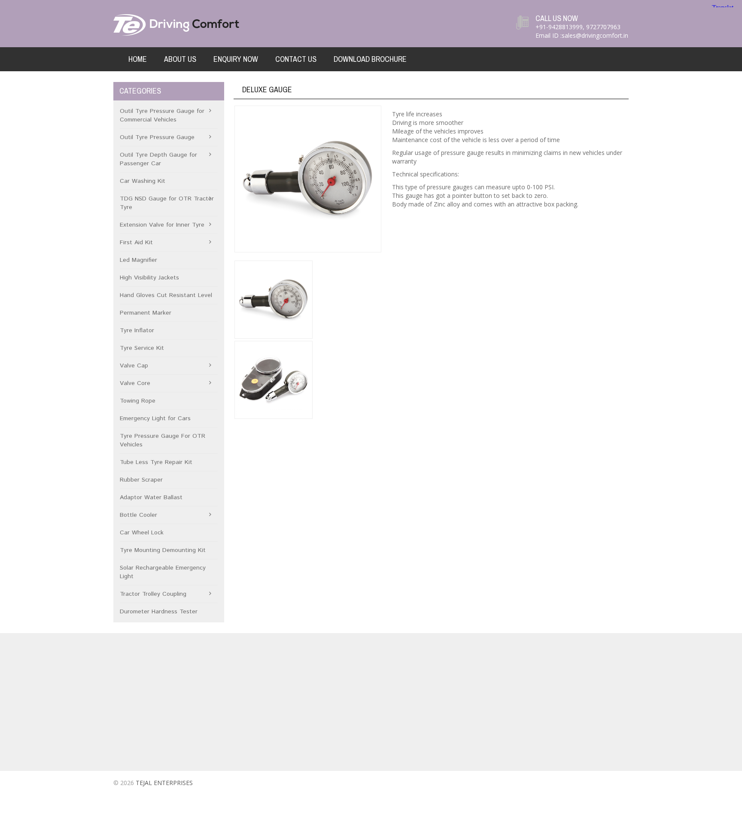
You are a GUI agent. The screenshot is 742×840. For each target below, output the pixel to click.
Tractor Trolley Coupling (153, 594)
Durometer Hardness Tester (159, 611)
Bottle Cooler (138, 515)
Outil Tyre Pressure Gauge (157, 137)
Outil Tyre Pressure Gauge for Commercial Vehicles (162, 115)
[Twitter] (603, 784)
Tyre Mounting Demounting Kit (163, 550)
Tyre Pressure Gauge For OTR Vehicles (162, 440)
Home (137, 59)
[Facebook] (587, 784)
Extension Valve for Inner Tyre (162, 225)
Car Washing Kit (142, 181)
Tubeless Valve (423, 671)
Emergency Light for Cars (155, 418)
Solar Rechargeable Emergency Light (163, 572)
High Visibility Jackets (149, 277)
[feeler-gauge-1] (307, 179)
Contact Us (295, 59)
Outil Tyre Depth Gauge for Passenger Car (158, 159)
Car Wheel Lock (142, 532)
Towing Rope (137, 401)
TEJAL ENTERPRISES (164, 783)
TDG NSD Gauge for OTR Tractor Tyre (167, 203)
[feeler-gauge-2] (273, 380)
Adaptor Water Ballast (151, 497)
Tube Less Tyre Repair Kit (156, 462)
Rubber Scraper (141, 480)
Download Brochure (370, 59)
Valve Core (135, 383)
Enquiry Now (235, 59)
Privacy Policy (268, 718)
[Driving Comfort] (177, 24)
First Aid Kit (136, 242)
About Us (180, 59)
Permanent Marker (145, 313)
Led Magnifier (138, 260)
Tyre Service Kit (142, 348)
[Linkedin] (620, 784)
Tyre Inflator (137, 330)
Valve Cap (134, 365)
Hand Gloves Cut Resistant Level (166, 295)
